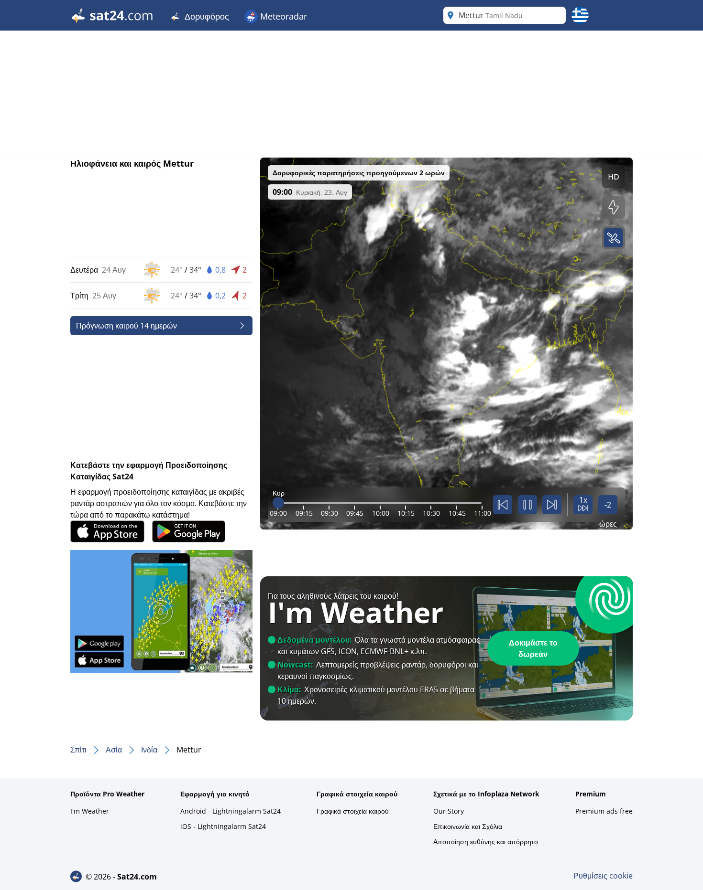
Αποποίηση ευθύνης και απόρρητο (485, 841)
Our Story (448, 811)
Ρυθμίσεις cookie (603, 875)
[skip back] (502, 504)
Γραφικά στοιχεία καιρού (353, 811)
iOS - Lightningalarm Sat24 (223, 826)
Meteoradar (282, 16)
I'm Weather (89, 811)
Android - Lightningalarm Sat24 (230, 811)
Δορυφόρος (205, 16)
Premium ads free (604, 811)
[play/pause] (527, 504)
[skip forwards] (551, 504)
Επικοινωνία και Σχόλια (467, 826)
